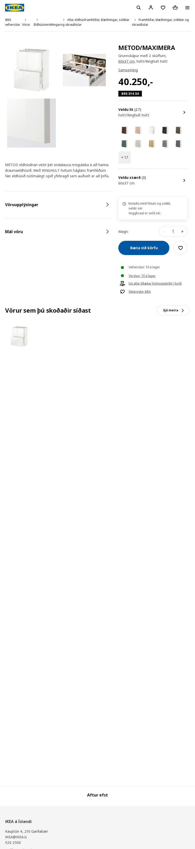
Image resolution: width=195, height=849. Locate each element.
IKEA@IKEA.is (16, 836)
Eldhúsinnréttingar (47, 24)
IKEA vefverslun (12, 22)
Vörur (26, 24)
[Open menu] (187, 8)
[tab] (58, 204)
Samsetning (128, 70)
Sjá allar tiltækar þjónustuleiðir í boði (155, 284)
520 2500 (13, 842)
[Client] (151, 7)
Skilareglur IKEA (139, 292)
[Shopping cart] (175, 7)
